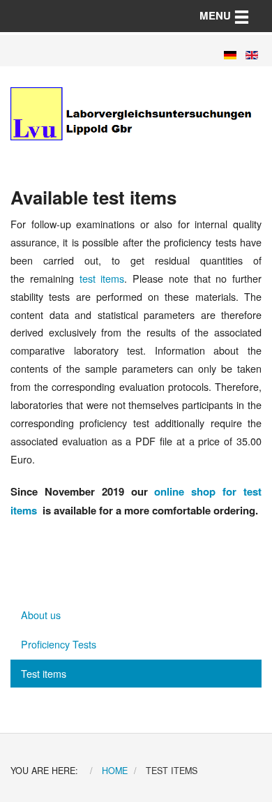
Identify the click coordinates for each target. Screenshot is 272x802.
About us (41, 614)
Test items (43, 673)
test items (102, 278)
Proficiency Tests (58, 644)
